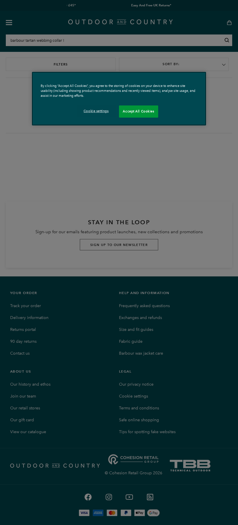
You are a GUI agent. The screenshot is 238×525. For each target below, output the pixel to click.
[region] (119, 98)
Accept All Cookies (138, 111)
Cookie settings (96, 111)
